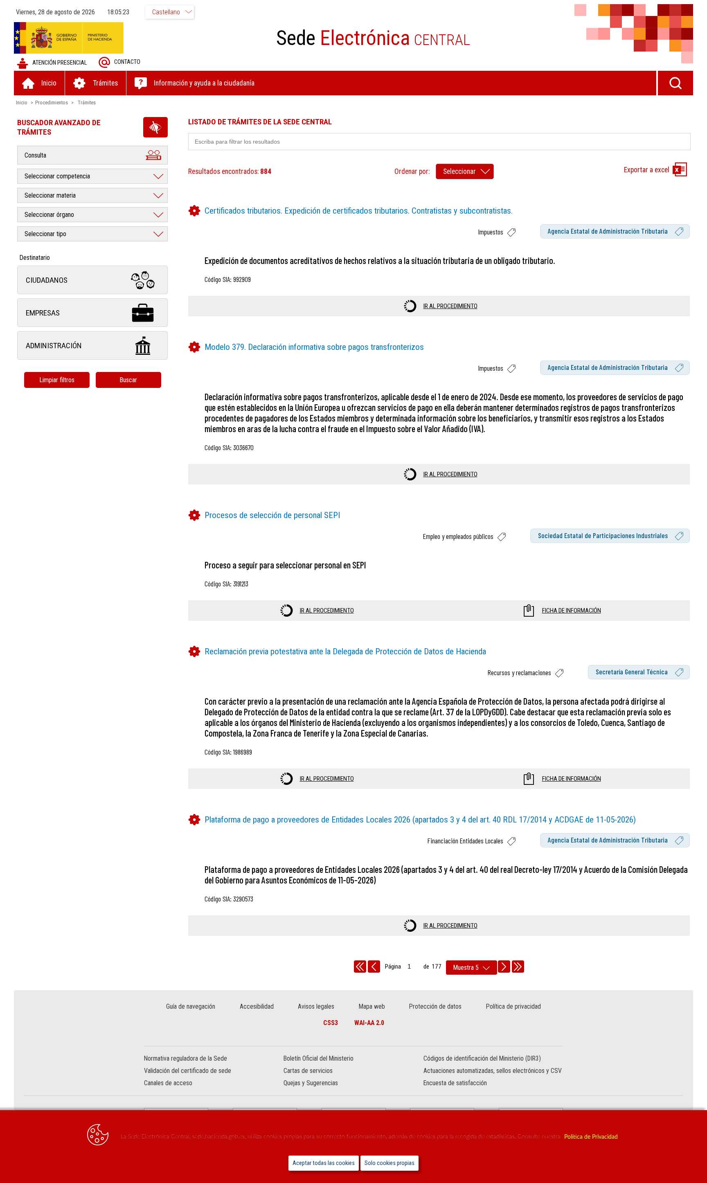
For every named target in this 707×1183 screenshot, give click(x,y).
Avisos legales (316, 1006)
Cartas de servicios (308, 1071)
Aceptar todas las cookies (324, 1163)
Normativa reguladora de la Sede (185, 1058)
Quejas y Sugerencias (311, 1083)
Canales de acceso (168, 1083)
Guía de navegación (190, 1006)
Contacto (127, 62)
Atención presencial (59, 62)
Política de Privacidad (591, 1137)
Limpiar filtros (56, 380)
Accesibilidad (257, 1006)
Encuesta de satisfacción (455, 1083)
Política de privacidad (513, 1006)
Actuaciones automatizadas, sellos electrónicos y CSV (492, 1071)
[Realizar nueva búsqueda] (675, 83)
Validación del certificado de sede (187, 1071)
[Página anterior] (374, 966)
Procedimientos (51, 102)
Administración (54, 345)
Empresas (43, 313)
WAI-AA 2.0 (369, 1023)
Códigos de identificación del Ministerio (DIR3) (482, 1058)
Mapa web (372, 1006)
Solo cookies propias (389, 1163)
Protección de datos (435, 1006)
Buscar (128, 380)
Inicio (21, 102)
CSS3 (330, 1023)
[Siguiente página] (504, 966)
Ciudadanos (47, 280)
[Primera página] (360, 966)
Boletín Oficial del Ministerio (319, 1058)
